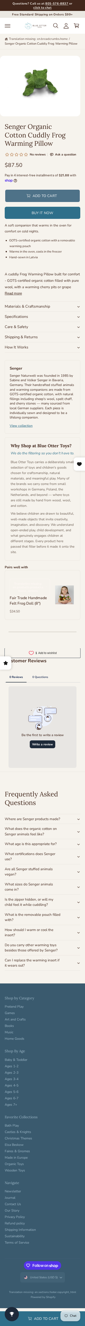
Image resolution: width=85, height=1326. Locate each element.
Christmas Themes (18, 1138)
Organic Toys (14, 1164)
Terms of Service (17, 1242)
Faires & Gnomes (17, 1151)
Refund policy (15, 1223)
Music (9, 1032)
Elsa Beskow (14, 1145)
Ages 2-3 (11, 1072)
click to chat (42, 7)
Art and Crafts (15, 1019)
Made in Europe (16, 1157)
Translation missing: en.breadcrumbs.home (38, 39)
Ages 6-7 (11, 1098)
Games (10, 1013)
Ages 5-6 (11, 1092)
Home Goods (14, 1038)
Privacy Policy (15, 1217)
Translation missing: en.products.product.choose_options (28, 587)
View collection (21, 425)
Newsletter (13, 1191)
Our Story (12, 1210)
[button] (7, 25)
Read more (13, 293)
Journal (10, 1197)
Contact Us (13, 1204)
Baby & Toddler (16, 1060)
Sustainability (15, 1236)
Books (9, 1026)
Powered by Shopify (43, 1297)
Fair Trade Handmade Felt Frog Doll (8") (28, 600)
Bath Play (12, 1125)
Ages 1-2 (11, 1066)
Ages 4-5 (11, 1085)
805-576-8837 (56, 3)
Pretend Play (14, 1006)
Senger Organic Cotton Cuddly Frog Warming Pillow (41, 44)
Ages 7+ (11, 1104)
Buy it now (43, 213)
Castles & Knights (18, 1132)
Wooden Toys (15, 1170)
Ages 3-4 (11, 1079)
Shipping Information (20, 1229)
